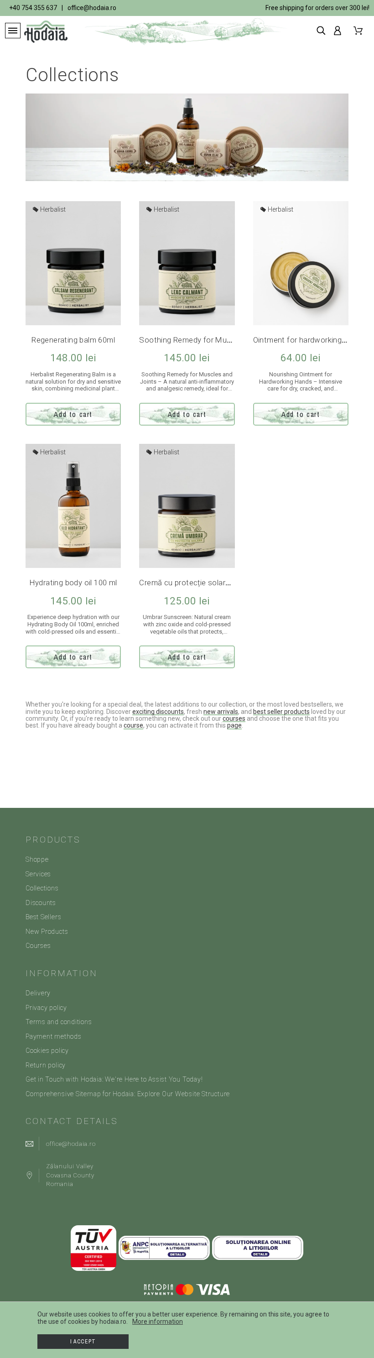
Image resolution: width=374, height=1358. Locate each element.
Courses (38, 945)
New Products (47, 931)
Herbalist (52, 209)
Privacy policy (46, 1007)
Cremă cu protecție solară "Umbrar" (200, 582)
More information (157, 1321)
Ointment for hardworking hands (309, 339)
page (234, 725)
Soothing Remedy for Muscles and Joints (211, 339)
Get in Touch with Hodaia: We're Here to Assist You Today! (114, 1079)
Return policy (46, 1065)
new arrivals (220, 711)
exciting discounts (158, 711)
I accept (83, 1341)
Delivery (38, 993)
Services (38, 874)
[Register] (339, 30)
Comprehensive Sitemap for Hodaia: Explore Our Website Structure (128, 1094)
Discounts (41, 902)
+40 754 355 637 (33, 8)
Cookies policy (47, 1050)
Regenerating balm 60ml (73, 339)
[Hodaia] (39, 31)
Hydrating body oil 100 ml (73, 582)
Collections (42, 888)
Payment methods (54, 1036)
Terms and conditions (59, 1021)
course (133, 725)
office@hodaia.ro (92, 8)
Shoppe (37, 859)
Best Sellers (43, 917)
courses (234, 718)
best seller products (281, 711)
